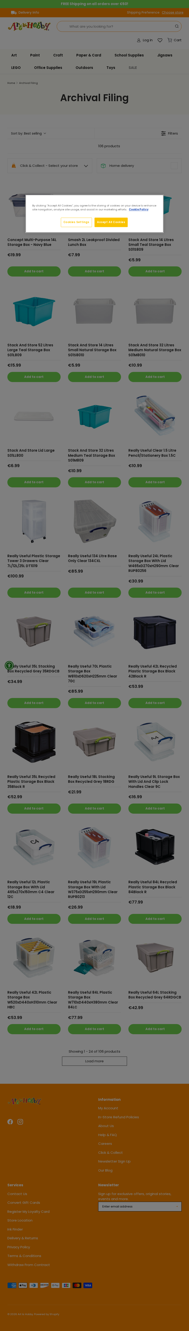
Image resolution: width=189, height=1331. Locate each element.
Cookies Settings (76, 222)
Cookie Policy (138, 210)
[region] (94, 214)
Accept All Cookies (111, 222)
